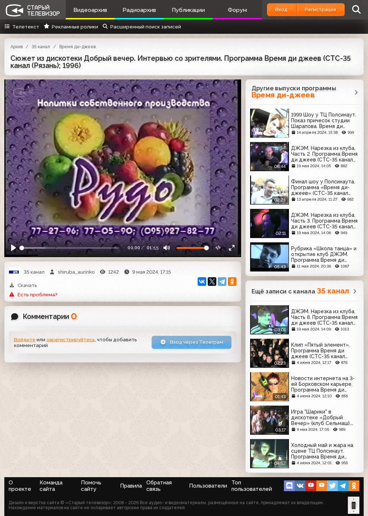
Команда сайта (51, 485)
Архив (16, 46)
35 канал (41, 46)
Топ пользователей (251, 485)
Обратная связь (159, 485)
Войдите (25, 339)
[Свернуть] (232, 248)
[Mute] (166, 248)
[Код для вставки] (218, 248)
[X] (212, 281)
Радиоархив (139, 9)
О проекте (20, 485)
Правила (131, 486)
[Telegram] (222, 281)
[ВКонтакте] (202, 281)
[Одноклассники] (232, 281)
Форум (237, 9)
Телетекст (25, 26)
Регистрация (320, 9)
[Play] (13, 248)
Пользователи (208, 486)
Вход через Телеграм (196, 342)
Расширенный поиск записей (145, 26)
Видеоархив (90, 9)
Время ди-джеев (77, 46)
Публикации (188, 9)
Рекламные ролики (75, 26)
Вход (281, 9)
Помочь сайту (91, 485)
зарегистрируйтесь (70, 339)
